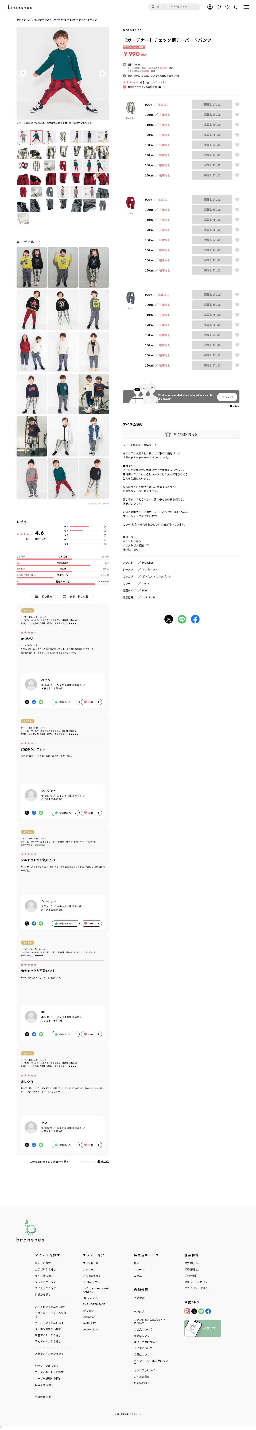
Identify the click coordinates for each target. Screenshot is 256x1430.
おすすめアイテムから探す (50, 1306)
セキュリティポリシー (197, 1282)
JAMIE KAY (89, 1323)
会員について (142, 1354)
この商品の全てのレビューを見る (49, 1161)
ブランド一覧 (90, 1263)
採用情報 (189, 1269)
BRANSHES (127, 1413)
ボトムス (147, 576)
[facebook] (208, 1311)
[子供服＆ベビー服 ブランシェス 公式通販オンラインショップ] (20, 7)
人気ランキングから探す (49, 1353)
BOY (144, 590)
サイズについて (143, 1348)
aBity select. (90, 1298)
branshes (132, 29)
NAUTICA (88, 1310)
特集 (136, 1263)
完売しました (212, 104)
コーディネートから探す (49, 1372)
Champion (89, 1317)
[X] (194, 1311)
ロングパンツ (163, 576)
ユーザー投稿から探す (48, 1378)
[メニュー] (246, 7)
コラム (138, 1275)
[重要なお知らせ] (219, 7)
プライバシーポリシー (197, 1288)
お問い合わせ (142, 1383)
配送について (142, 1335)
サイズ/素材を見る (185, 434)
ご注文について (143, 1329)
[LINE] (201, 1311)
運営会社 (189, 1263)
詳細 (171, 67)
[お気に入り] (227, 7)
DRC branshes (91, 1275)
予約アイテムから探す (48, 1341)
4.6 (39, 532)
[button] (23, 73)
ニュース (139, 1269)
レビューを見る (159, 82)
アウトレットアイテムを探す (50, 1314)
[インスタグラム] (187, 1311)
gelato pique (91, 1329)
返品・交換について (145, 1342)
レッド (146, 583)
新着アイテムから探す (48, 1335)
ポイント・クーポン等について (151, 1362)
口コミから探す (44, 1384)
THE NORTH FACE (94, 1304)
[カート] (235, 7)
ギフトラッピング (144, 1370)
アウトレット (150, 569)
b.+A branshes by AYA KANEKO (96, 1289)
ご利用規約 (190, 1275)
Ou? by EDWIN (91, 1282)
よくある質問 (142, 1376)
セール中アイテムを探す (49, 1323)
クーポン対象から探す (48, 1329)
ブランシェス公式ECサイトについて (150, 1321)
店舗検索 (139, 1297)
